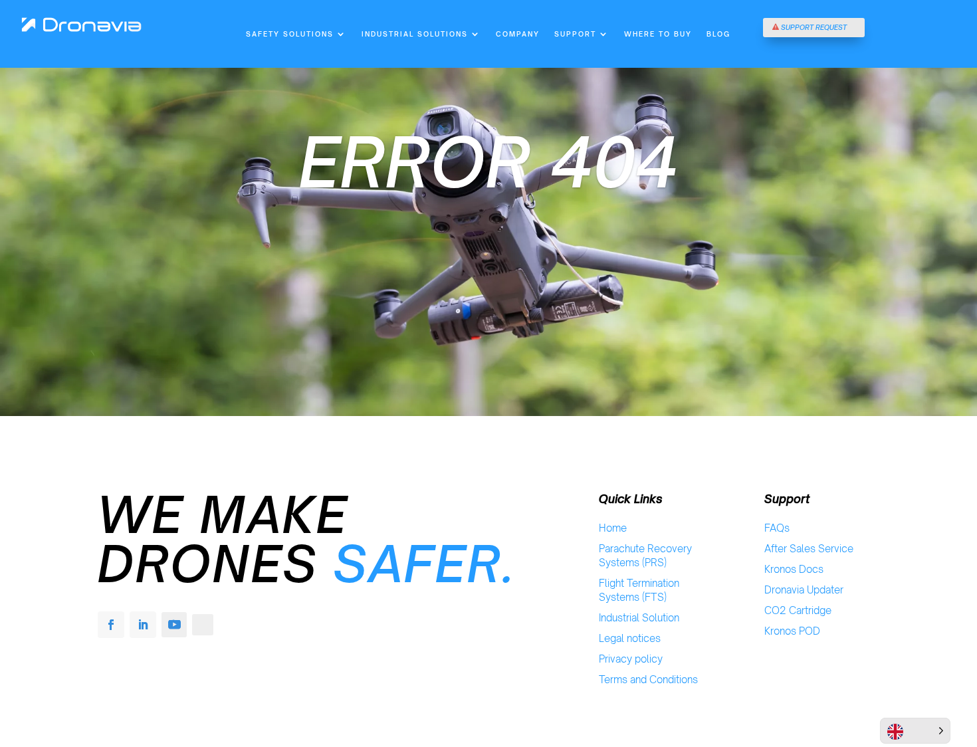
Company (518, 34)
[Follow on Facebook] (111, 624)
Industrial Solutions (415, 34)
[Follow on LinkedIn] (143, 624)
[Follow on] (202, 624)
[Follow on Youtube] (174, 624)
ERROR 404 (488, 162)
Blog (718, 34)
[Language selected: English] (915, 731)
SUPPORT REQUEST (814, 27)
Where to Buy (658, 34)
